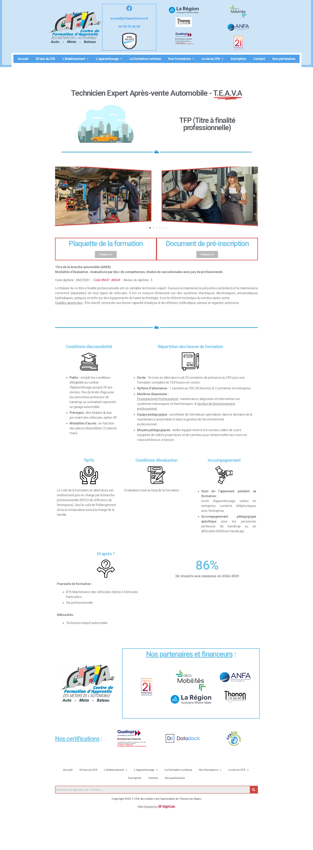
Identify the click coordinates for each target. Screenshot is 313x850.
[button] (58, 195)
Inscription (238, 59)
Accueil (23, 59)
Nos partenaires (283, 59)
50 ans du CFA (45, 59)
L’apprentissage (107, 59)
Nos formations (179, 59)
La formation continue (145, 59)
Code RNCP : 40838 (106, 280)
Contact (259, 59)
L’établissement (74, 59)
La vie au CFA (211, 59)
